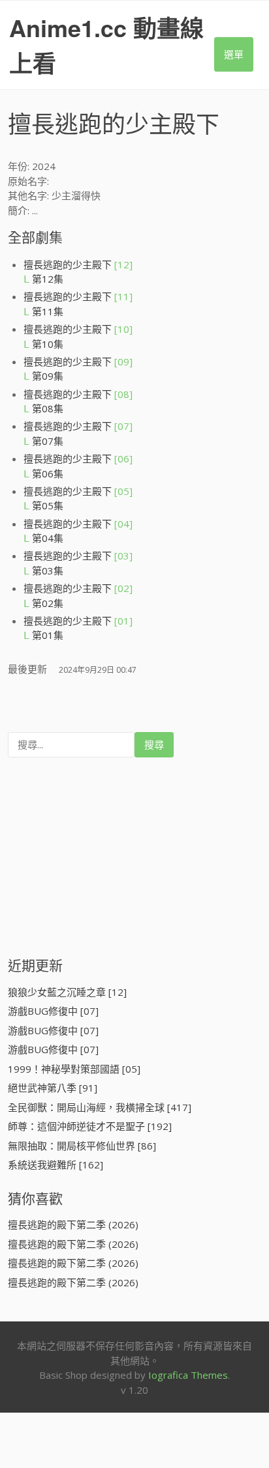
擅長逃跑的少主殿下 (78, 264)
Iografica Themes (188, 1374)
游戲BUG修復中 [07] (53, 1010)
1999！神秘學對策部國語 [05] (74, 1068)
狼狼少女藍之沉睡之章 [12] (67, 991)
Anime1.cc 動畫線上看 (106, 44)
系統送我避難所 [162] (55, 1164)
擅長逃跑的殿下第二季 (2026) (73, 1224)
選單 (234, 54)
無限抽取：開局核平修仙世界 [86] (82, 1145)
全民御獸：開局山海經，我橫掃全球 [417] (99, 1107)
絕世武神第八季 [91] (52, 1087)
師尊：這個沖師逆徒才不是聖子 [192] (90, 1126)
